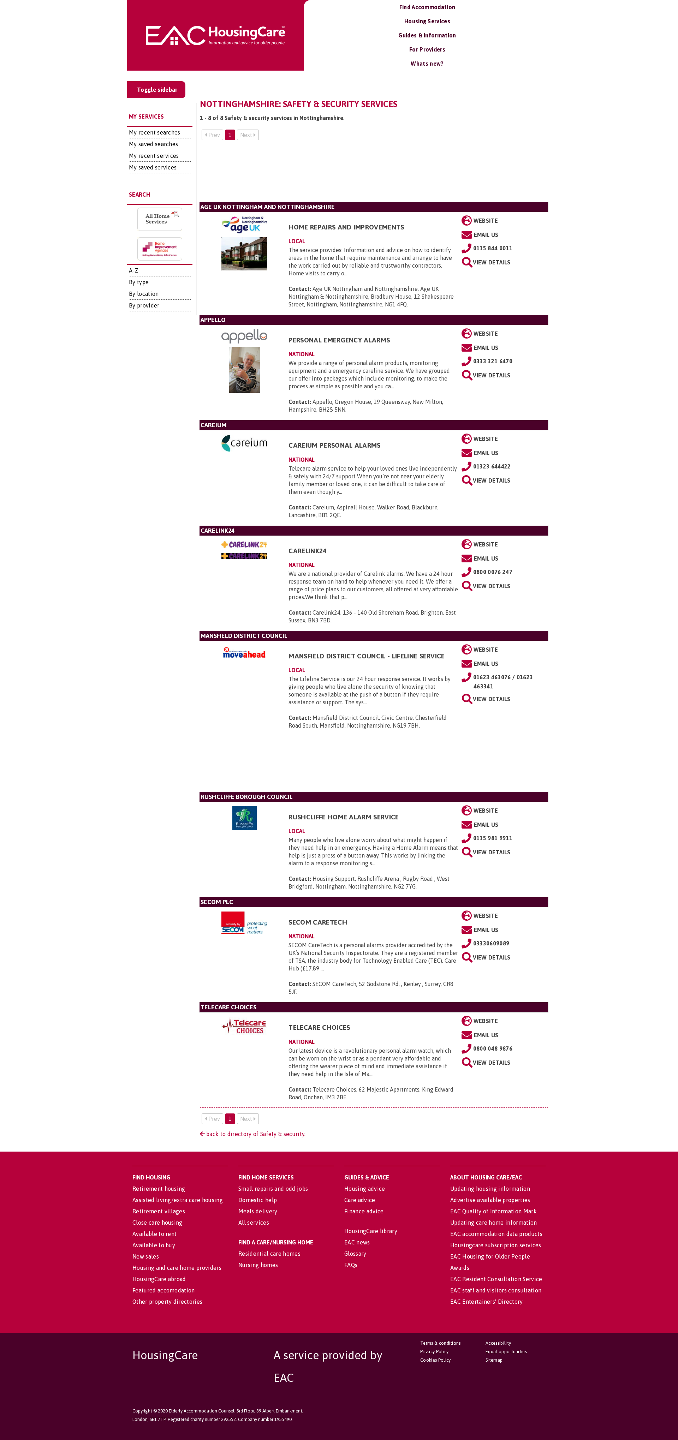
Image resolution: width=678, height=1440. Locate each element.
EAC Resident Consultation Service (496, 1279)
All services (253, 1222)
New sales (145, 1256)
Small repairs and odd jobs (273, 1188)
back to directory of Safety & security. (255, 1134)
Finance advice (363, 1211)
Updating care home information (493, 1222)
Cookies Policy (435, 1360)
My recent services (154, 156)
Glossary (355, 1253)
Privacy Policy (434, 1351)
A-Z (133, 270)
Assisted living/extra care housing (177, 1200)
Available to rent (154, 1234)
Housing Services (427, 21)
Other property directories (167, 1301)
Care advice (359, 1200)
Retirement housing (158, 1188)
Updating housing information (490, 1188)
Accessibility (498, 1343)
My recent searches (154, 132)
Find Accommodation (427, 7)
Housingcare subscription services (495, 1245)
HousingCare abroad (159, 1279)
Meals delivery (257, 1211)
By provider (144, 305)
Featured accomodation (163, 1290)
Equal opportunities (506, 1351)
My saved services (153, 167)
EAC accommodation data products (496, 1234)
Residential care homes (269, 1253)
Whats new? (427, 63)
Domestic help (257, 1200)
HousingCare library (370, 1231)
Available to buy (153, 1245)
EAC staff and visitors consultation (495, 1290)
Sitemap (494, 1360)
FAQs (350, 1265)
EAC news (357, 1242)
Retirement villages (158, 1211)
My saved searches (153, 144)
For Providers (427, 49)
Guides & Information (427, 35)
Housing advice (364, 1188)
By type (139, 282)
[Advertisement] (374, 174)
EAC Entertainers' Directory (486, 1301)
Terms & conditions (440, 1343)
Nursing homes (258, 1265)
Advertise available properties (490, 1200)
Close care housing (157, 1222)
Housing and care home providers (176, 1268)
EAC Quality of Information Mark (493, 1211)
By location (144, 294)
